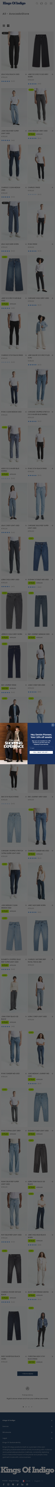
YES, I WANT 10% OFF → (41, 752)
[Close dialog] (52, 724)
